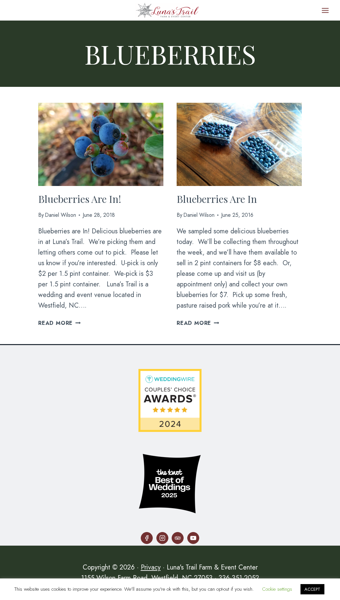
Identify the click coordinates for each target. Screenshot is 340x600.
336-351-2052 (238, 578)
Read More (59, 323)
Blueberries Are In (217, 199)
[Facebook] (147, 538)
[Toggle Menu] (325, 10)
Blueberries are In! (79, 199)
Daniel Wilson (60, 215)
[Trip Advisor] (178, 538)
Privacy (151, 567)
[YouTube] (193, 538)
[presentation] (100, 144)
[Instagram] (162, 538)
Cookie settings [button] (277, 589)
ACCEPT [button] (312, 589)
